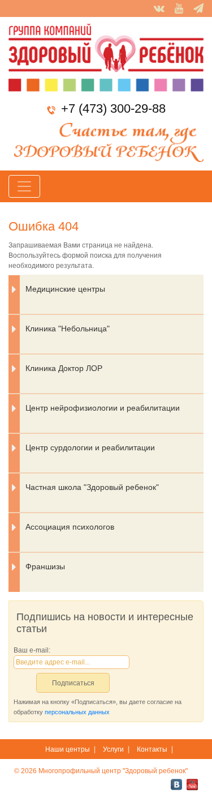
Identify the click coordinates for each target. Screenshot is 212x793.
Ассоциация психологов (69, 526)
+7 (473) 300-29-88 (113, 108)
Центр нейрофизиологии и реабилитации (102, 407)
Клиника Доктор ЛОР (63, 368)
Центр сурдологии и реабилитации (90, 447)
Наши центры (67, 749)
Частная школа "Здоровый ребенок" (92, 487)
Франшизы (45, 566)
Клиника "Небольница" (67, 328)
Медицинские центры (65, 288)
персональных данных (77, 712)
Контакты (152, 749)
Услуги (113, 749)
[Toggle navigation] (24, 186)
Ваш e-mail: (32, 650)
